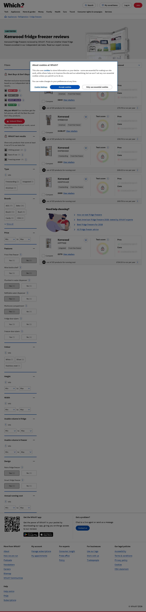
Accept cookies (65, 87)
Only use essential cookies (97, 87)
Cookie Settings (41, 87)
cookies (47, 70)
